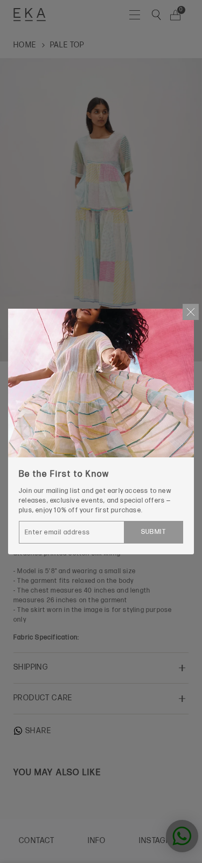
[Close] (191, 312)
